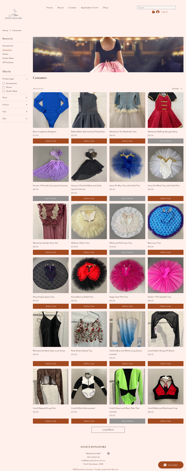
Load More (108, 429)
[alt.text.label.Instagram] (108, 453)
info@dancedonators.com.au (93, 460)
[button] (153, 11)
